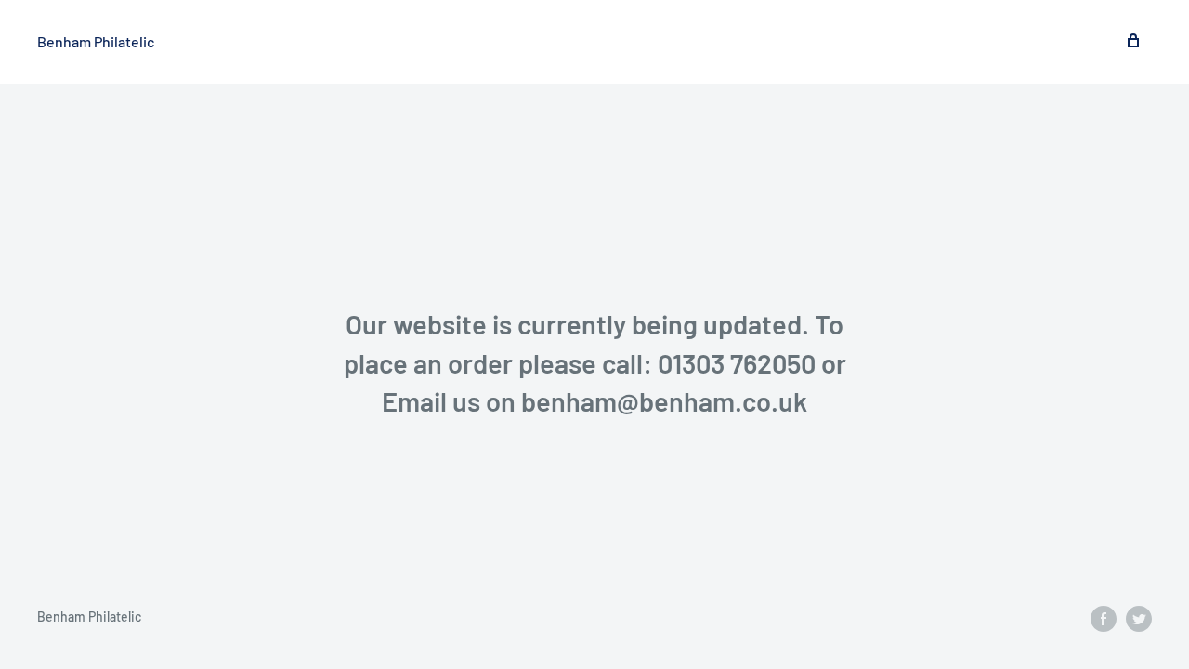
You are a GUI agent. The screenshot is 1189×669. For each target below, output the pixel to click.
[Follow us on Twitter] (1139, 618)
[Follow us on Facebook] (1104, 618)
